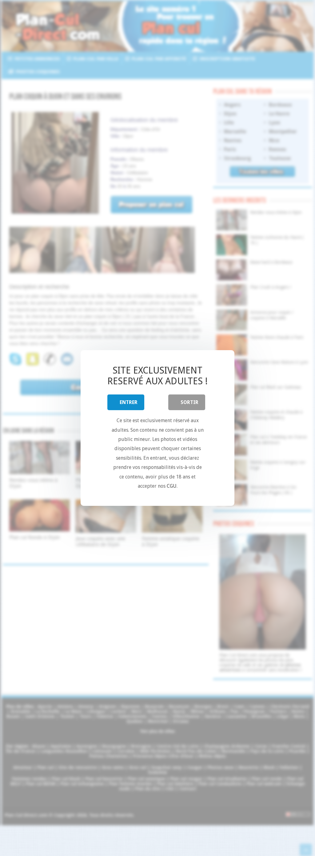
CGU (172, 486)
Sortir (189, 402)
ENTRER (129, 402)
